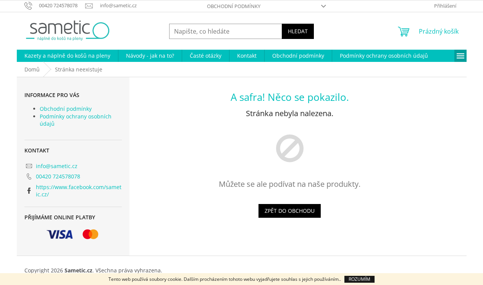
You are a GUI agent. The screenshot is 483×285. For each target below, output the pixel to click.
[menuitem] (67, 56)
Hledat (298, 31)
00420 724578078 (58, 176)
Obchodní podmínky (233, 6)
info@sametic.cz (57, 166)
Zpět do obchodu (290, 210)
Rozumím (359, 279)
